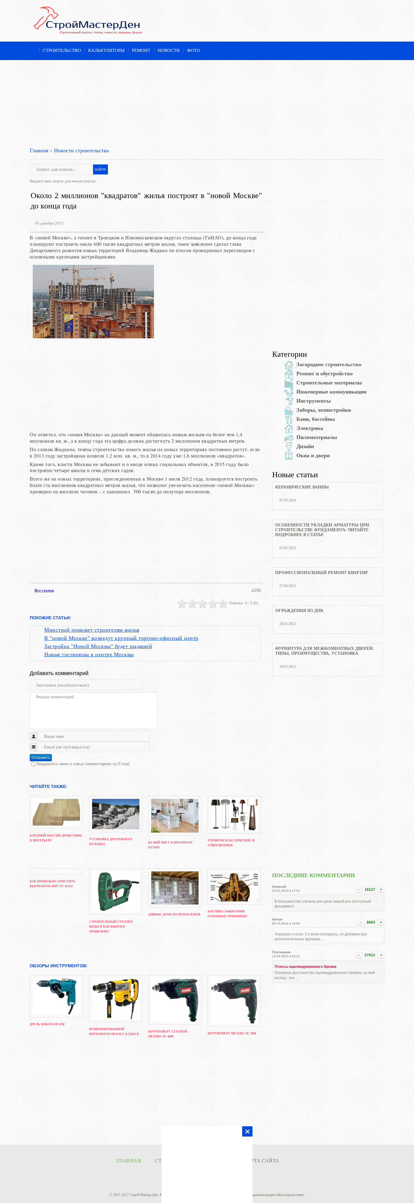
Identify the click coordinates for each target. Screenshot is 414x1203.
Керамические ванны (302, 487)
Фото (193, 50)
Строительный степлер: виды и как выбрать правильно (111, 926)
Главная (39, 150)
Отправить (41, 757)
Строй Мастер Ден (144, 1195)
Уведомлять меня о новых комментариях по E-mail (82, 764)
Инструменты (313, 401)
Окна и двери (313, 455)
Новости (169, 50)
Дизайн (305, 446)
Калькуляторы (106, 50)
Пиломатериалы (316, 437)
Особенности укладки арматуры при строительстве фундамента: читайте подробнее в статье (322, 530)
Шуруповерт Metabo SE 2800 (232, 1033)
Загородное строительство (328, 364)
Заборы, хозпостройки (323, 410)
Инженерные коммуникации (331, 392)
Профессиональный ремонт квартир (321, 572)
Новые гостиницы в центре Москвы (89, 654)
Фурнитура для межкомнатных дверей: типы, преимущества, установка (324, 651)
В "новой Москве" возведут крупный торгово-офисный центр (121, 638)
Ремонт (141, 50)
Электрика (309, 428)
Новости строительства (81, 150)
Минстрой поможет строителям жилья (91, 630)
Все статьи (44, 590)
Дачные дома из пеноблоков (174, 914)
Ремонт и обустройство (324, 373)
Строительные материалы (329, 383)
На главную (32, 51)
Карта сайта (261, 1160)
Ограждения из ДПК (299, 610)
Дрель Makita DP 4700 (47, 1024)
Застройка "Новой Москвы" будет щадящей (98, 646)
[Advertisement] (207, 102)
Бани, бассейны (315, 419)
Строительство (62, 50)
